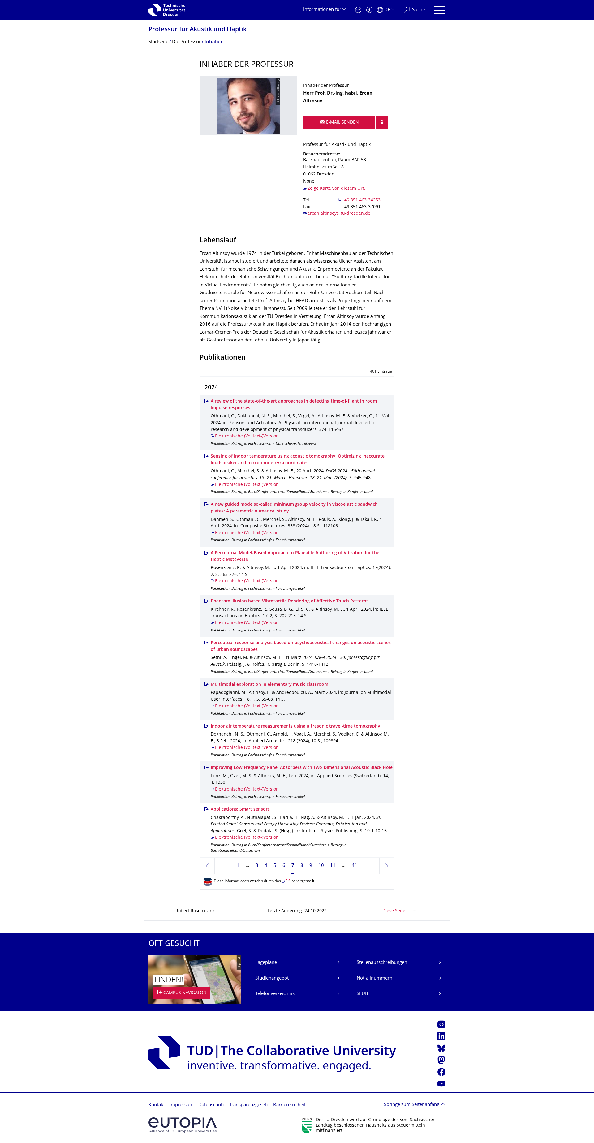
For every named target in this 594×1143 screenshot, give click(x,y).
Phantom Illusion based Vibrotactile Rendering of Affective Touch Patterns (289, 601)
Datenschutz (211, 1105)
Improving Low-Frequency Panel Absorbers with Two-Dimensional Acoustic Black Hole (302, 768)
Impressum (182, 1105)
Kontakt (156, 1105)
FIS (288, 881)
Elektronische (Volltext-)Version (247, 436)
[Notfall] (358, 10)
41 (354, 865)
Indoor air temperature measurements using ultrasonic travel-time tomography (295, 726)
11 (333, 865)
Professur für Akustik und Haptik (197, 30)
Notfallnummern (374, 978)
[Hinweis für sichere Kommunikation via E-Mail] (382, 122)
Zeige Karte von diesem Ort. (336, 189)
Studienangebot (272, 978)
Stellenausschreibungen (382, 962)
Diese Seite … (396, 911)
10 (321, 865)
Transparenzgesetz (249, 1105)
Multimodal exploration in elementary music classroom (269, 685)
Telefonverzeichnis (275, 994)
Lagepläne (266, 962)
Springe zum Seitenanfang (411, 1105)
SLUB (362, 994)
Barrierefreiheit (289, 1105)
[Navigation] (440, 10)
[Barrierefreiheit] (369, 10)
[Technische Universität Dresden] (166, 10)
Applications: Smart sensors (240, 810)
